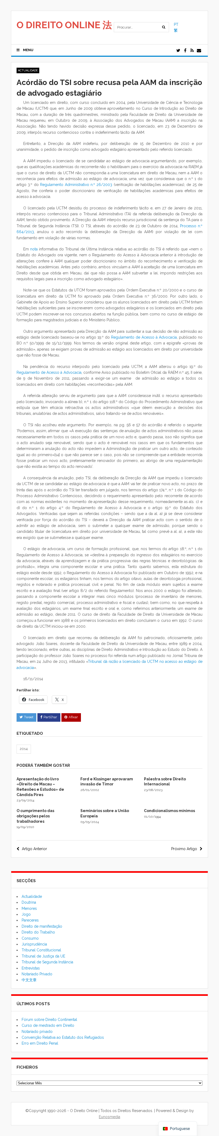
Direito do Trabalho (38, 932)
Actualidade (28, 70)
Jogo (26, 914)
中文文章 (29, 980)
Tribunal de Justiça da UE (43, 956)
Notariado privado (37, 1031)
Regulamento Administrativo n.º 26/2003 (76, 184)
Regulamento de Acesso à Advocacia (144, 337)
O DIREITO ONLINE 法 (64, 24)
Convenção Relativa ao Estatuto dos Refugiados (63, 1037)
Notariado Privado (37, 974)
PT (176, 24)
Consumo (30, 938)
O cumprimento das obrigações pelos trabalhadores (35, 816)
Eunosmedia (109, 1117)
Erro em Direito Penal (40, 1043)
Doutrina (29, 902)
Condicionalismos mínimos (169, 811)
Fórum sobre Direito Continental (49, 1019)
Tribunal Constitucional (41, 950)
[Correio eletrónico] (198, 50)
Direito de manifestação (42, 926)
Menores (29, 908)
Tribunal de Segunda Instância (47, 962)
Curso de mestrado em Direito (48, 1025)
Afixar (73, 717)
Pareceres (30, 920)
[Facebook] (185, 50)
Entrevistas (31, 968)
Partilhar (50, 717)
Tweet (28, 717)
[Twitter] (178, 50)
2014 (24, 749)
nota (34, 249)
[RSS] (192, 50)
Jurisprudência (34, 944)
